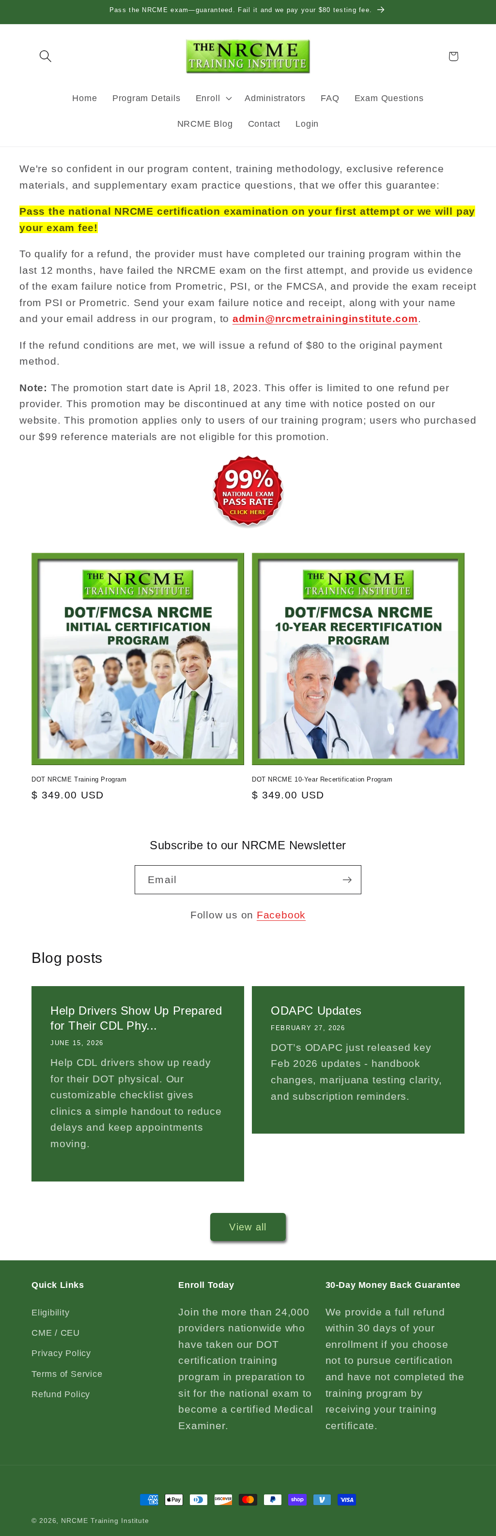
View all (247, 1227)
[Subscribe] (347, 880)
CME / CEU (55, 1333)
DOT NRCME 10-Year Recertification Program (322, 779)
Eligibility (50, 1312)
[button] (45, 56)
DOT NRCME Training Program (79, 779)
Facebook (281, 914)
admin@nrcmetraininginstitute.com (325, 318)
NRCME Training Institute (105, 1520)
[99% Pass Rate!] (248, 526)
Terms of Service (66, 1374)
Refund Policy (60, 1394)
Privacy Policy (61, 1353)
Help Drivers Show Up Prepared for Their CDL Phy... (136, 1018)
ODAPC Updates (316, 1010)
